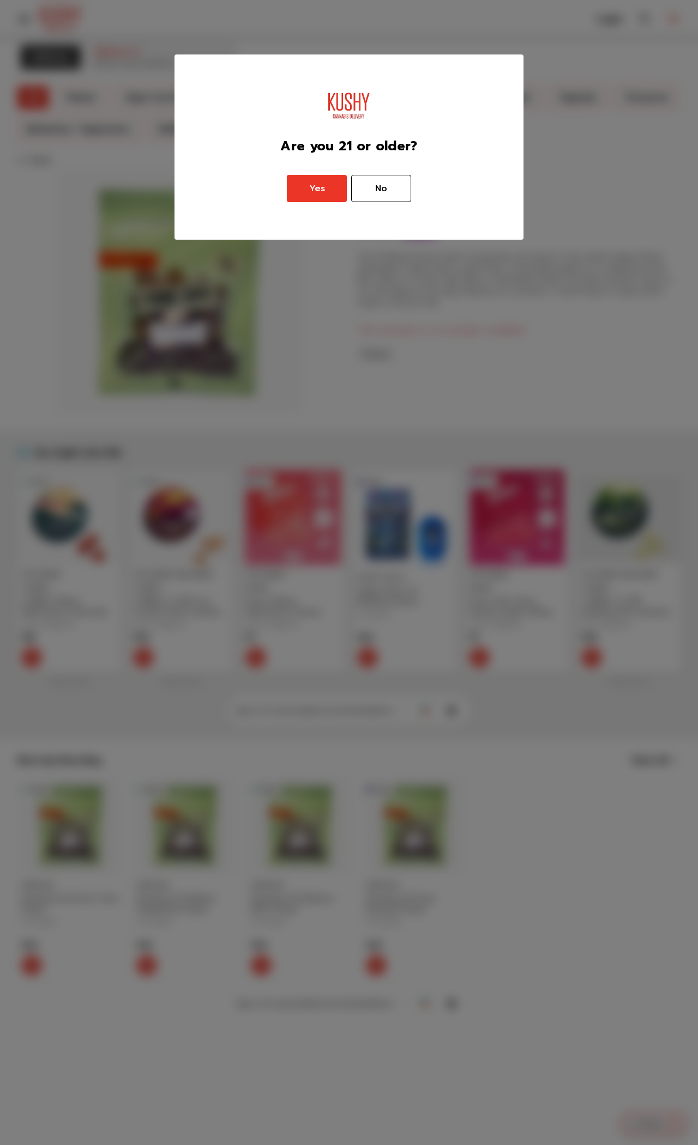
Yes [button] (317, 188)
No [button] (381, 188)
